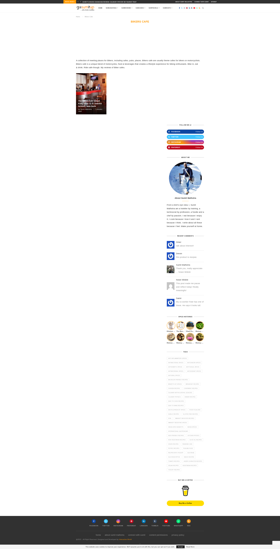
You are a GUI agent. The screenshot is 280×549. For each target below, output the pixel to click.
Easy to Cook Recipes (176, 401)
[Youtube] (194, 8)
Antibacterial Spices (175, 362)
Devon (179, 253)
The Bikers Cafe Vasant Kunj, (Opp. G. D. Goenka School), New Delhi (90, 103)
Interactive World (125, 539)
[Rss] (199, 8)
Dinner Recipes (190, 397)
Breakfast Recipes (192, 384)
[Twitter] (182, 8)
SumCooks (140, 8)
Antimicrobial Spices (175, 371)
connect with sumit (201, 1)
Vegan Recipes (173, 465)
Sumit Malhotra (86, 109)
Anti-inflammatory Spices (177, 358)
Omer (178, 242)
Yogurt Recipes (174, 469)
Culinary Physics (174, 397)
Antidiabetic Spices (175, 367)
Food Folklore (194, 409)
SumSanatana (111, 8)
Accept (180, 547)
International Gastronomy (178, 431)
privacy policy (178, 535)
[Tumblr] (191, 8)
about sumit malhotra (183, 1)
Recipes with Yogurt (175, 452)
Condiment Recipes (191, 388)
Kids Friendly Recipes (176, 435)
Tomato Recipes (174, 461)
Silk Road (190, 452)
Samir (179, 298)
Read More (190, 547)
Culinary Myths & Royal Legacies (180, 392)
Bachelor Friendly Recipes (178, 379)
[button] (78, 2)
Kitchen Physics (193, 435)
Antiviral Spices (174, 375)
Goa (169, 418)
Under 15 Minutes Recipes (193, 461)
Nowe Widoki (182, 280)
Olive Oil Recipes (196, 439)
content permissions (158, 535)
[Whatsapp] (197, 8)
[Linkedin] (189, 8)
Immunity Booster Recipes (184, 418)
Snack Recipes (189, 457)
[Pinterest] (187, 8)
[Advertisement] (140, 42)
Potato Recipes (173, 448)
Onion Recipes (173, 444)
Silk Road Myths (174, 457)
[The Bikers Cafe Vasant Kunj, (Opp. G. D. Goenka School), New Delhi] (91, 93)
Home (100, 8)
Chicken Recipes (174, 388)
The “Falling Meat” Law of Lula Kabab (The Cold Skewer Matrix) (108, 2)
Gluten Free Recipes (190, 414)
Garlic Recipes (173, 414)
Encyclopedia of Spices (176, 409)
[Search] (203, 8)
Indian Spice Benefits (175, 427)
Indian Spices (192, 427)
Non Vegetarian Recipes (177, 439)
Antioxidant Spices (194, 371)
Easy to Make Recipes (176, 405)
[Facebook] (179, 8)
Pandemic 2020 (187, 444)
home (98, 535)
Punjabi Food (188, 448)
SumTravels (153, 8)
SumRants (167, 8)
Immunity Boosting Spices (177, 422)
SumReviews (126, 8)
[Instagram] (184, 8)
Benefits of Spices (175, 384)
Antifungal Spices (192, 367)
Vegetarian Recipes (190, 465)
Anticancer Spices (194, 362)
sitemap (214, 1)
